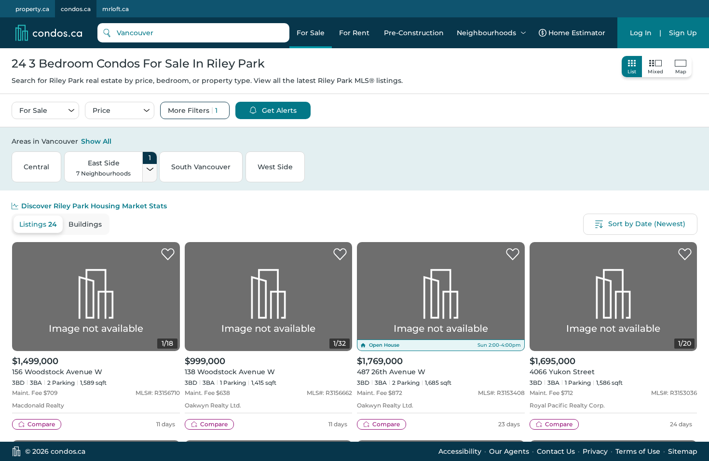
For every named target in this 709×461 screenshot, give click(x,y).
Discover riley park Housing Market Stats (94, 206)
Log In (641, 33)
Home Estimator (576, 32)
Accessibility (459, 451)
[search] (193, 32)
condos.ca (76, 9)
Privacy (595, 451)
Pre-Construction (414, 32)
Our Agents (509, 451)
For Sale (311, 32)
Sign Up (683, 33)
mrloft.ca (115, 9)
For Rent (354, 32)
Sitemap (682, 451)
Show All (96, 141)
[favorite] (167, 254)
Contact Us (556, 451)
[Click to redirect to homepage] (48, 32)
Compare (41, 424)
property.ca (32, 9)
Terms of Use (637, 451)
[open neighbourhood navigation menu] (523, 32)
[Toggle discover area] (696, 141)
